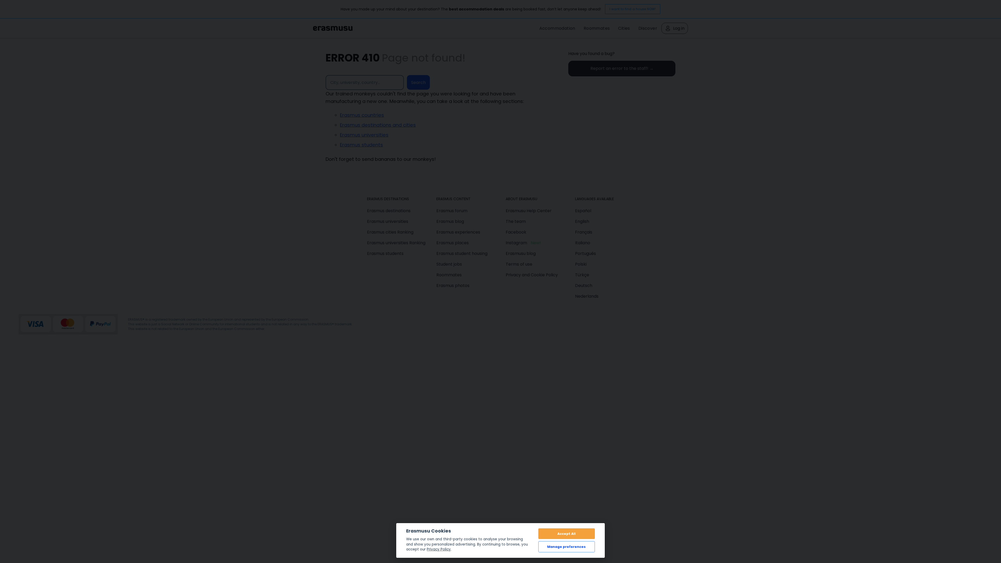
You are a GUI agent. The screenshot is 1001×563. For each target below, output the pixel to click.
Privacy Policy (439, 549)
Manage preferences (566, 546)
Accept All (566, 533)
